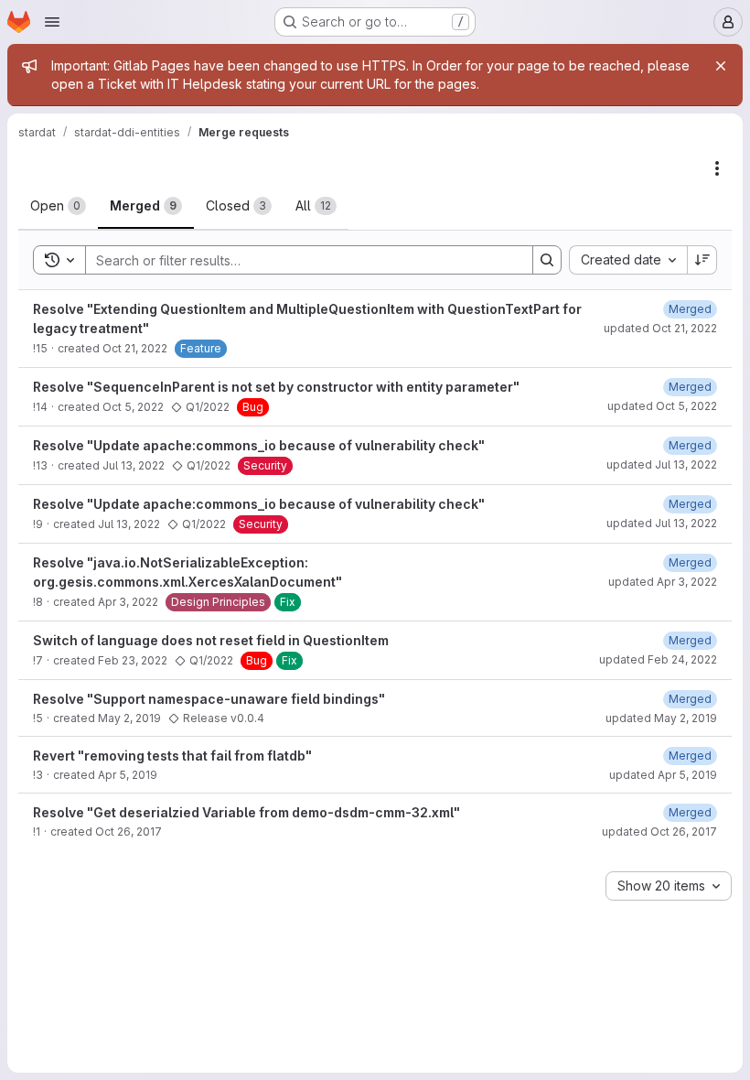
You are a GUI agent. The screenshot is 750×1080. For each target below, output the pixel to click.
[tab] (58, 206)
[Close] (721, 66)
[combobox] (628, 260)
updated (660, 328)
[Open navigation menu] (52, 22)
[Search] (547, 260)
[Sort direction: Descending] (702, 260)
